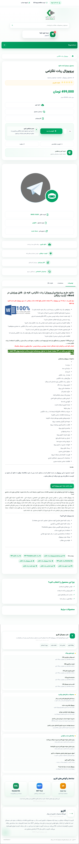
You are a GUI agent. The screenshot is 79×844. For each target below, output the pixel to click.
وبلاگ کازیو (71, 645)
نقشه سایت (53, 645)
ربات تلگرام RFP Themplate (31, 556)
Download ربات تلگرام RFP (64, 561)
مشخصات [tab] (60, 283)
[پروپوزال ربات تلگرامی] (39, 188)
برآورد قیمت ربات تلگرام (29, 566)
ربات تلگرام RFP (15, 556)
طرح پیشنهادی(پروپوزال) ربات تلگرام (53, 556)
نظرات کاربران (56, 83)
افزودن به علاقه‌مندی (56, 144)
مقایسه (21, 144)
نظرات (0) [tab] (50, 283)
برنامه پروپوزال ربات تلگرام (44, 561)
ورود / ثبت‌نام (44, 645)
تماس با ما (62, 645)
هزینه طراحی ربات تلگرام (47, 566)
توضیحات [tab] (70, 283)
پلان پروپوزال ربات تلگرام (26, 561)
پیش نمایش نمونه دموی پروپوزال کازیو (62, 486)
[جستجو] (12, 25)
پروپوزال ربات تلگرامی (62, 56)
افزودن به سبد (50, 131)
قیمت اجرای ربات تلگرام (64, 566)
